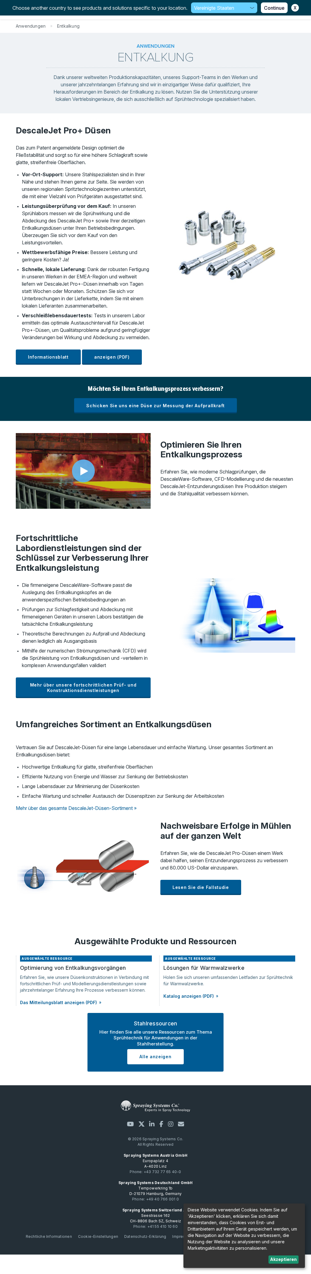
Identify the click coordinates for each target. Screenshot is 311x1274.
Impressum (182, 1236)
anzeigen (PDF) (112, 357)
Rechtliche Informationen (49, 1236)
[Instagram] (170, 1124)
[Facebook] (161, 1124)
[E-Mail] (181, 1124)
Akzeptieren (283, 1259)
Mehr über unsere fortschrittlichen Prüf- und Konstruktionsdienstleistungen (83, 687)
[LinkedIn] (152, 1124)
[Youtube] (130, 1124)
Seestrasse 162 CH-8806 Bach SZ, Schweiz (155, 1215)
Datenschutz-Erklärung (145, 1236)
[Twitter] (141, 1124)
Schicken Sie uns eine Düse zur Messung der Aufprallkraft (155, 405)
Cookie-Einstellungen (98, 1236)
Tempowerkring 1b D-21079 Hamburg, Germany (155, 1188)
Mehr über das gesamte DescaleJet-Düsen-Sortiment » (76, 808)
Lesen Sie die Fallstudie (201, 887)
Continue (274, 8)
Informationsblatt (48, 357)
